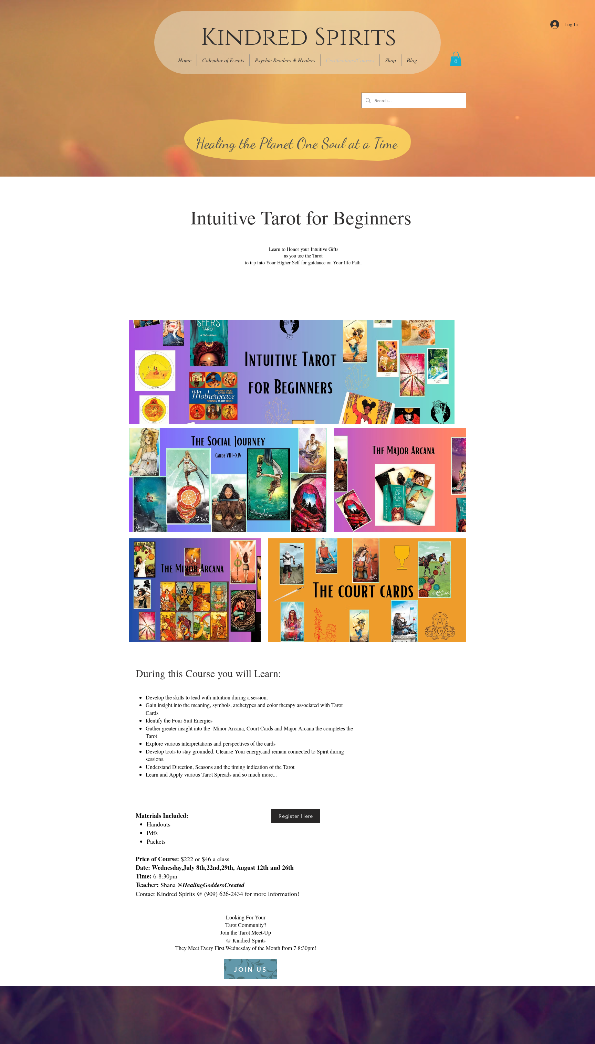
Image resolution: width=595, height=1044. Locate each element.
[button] (456, 59)
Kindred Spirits (298, 37)
